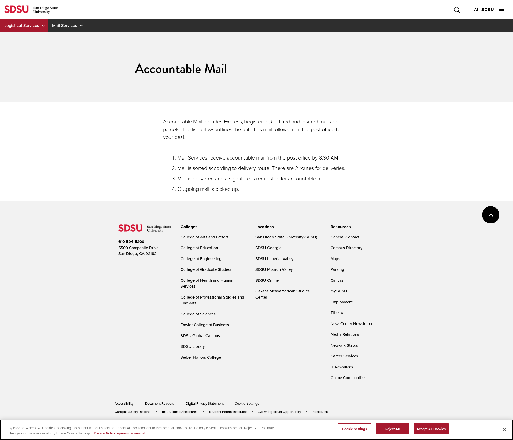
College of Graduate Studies (206, 269)
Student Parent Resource (228, 411)
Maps (335, 258)
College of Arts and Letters (204, 237)
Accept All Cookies (431, 428)
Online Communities (348, 377)
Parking (337, 269)
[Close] (504, 429)
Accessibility (124, 403)
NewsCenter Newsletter (351, 323)
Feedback (320, 411)
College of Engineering (201, 258)
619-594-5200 (131, 242)
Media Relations (345, 334)
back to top (490, 214)
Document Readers (159, 403)
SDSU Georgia (268, 247)
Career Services (344, 356)
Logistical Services (21, 25)
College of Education (199, 247)
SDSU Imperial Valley (274, 258)
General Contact (345, 237)
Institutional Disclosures (179, 411)
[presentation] (188, 227)
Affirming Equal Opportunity (279, 411)
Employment (342, 302)
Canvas (337, 280)
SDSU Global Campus (200, 335)
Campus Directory (346, 247)
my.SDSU (339, 291)
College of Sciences (198, 314)
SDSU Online (267, 280)
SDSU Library (193, 346)
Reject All (392, 428)
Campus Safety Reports (132, 411)
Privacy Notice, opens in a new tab (120, 433)
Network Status (344, 345)
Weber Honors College (201, 357)
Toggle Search (457, 9)
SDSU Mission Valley (274, 269)
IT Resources (342, 367)
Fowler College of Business (205, 324)
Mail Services (64, 25)
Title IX (337, 312)
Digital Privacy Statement (205, 403)
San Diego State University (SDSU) (286, 237)
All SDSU (484, 9)
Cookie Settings (247, 404)
